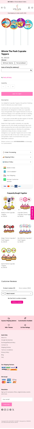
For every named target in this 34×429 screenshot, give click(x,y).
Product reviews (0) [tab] (9, 288)
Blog (2, 355)
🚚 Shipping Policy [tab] (8, 157)
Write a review (17, 302)
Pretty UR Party (7, 77)
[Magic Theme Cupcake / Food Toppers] (8, 228)
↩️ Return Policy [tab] (8, 162)
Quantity (4, 83)
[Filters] (3, 293)
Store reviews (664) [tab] (25, 288)
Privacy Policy (5, 352)
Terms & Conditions (7, 350)
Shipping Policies (6, 347)
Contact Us (4, 345)
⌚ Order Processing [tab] (9, 152)
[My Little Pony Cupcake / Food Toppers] (25, 228)
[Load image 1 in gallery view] (17, 31)
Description (4, 100)
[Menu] (2, 7)
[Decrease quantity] (3, 87)
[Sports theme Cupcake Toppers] (8, 254)
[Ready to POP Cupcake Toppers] (8, 203)
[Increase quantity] (13, 87)
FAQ (2, 357)
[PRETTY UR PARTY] (17, 7)
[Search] (5, 7)
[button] (32, 213)
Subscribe (6, 404)
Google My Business (7, 340)
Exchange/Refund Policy (8, 342)
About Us (3, 337)
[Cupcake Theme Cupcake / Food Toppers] (25, 203)
